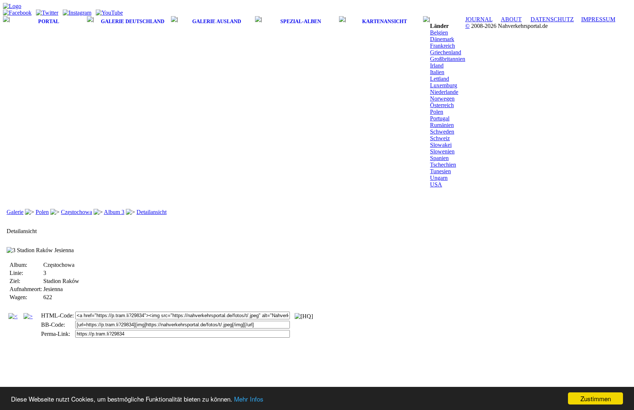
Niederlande (444, 92)
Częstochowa (76, 212)
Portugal (439, 118)
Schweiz (440, 138)
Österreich (442, 105)
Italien (437, 72)
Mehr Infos (248, 398)
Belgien (439, 32)
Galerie (15, 212)
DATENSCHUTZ (552, 19)
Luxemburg (443, 85)
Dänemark (442, 39)
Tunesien (440, 171)
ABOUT (511, 19)
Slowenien (442, 151)
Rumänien (442, 125)
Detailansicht (151, 212)
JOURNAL (478, 19)
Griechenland (445, 52)
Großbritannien (447, 59)
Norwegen (442, 98)
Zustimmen (595, 398)
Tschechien (443, 165)
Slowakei (441, 145)
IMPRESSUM (598, 19)
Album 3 (114, 212)
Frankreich (442, 46)
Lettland (439, 79)
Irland (437, 65)
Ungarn (439, 178)
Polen (436, 112)
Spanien (439, 158)
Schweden (442, 131)
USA (436, 184)
